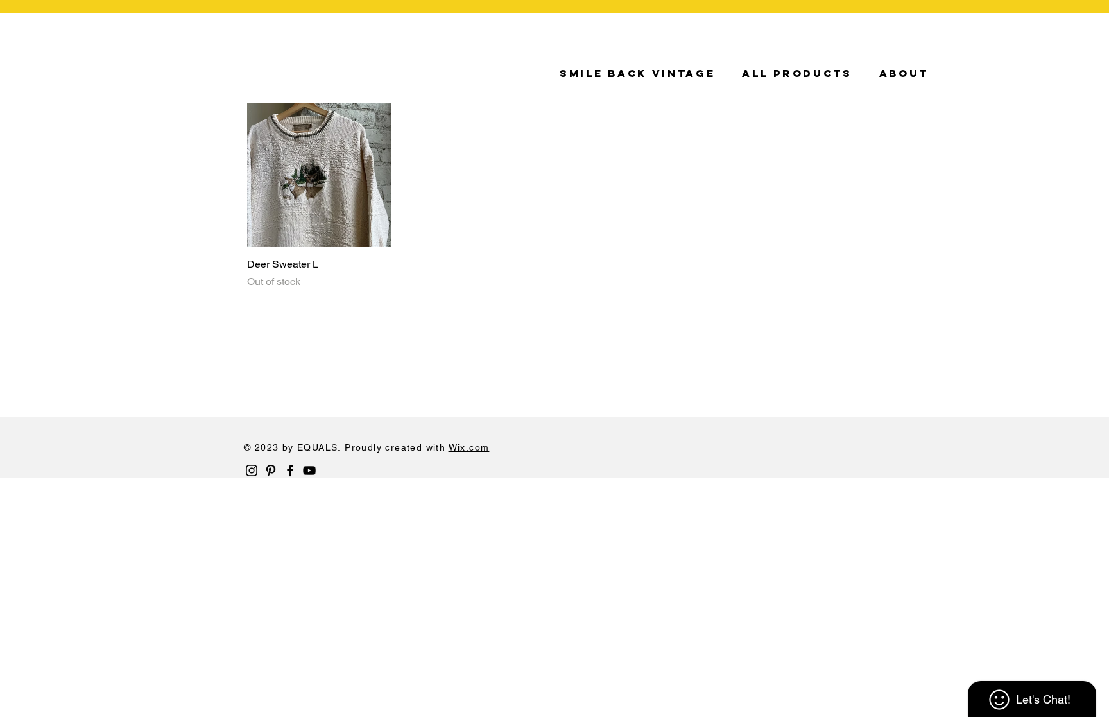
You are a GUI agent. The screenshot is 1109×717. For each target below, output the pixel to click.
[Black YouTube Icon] (309, 470)
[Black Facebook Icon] (290, 470)
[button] (1072, 71)
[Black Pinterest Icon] (271, 470)
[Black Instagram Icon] (251, 470)
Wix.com (469, 447)
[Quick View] (319, 175)
